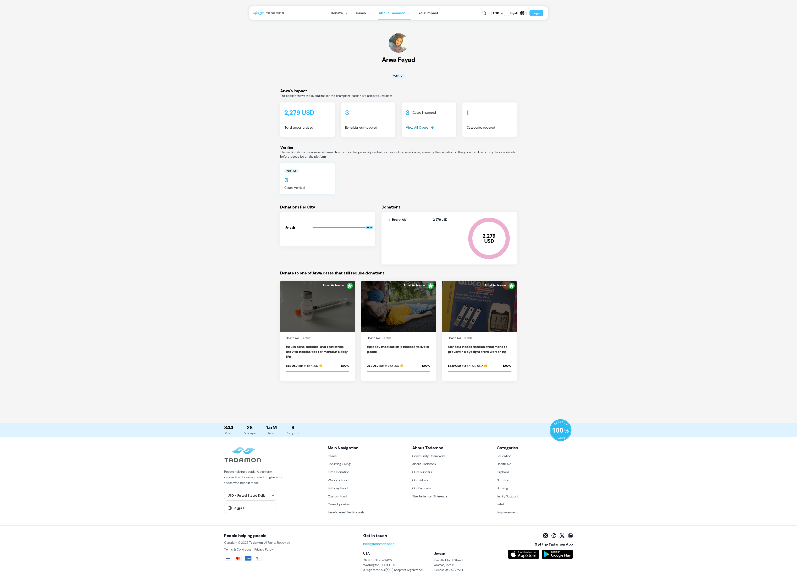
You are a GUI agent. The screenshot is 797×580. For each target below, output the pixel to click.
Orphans (503, 472)
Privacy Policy (263, 549)
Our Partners (421, 488)
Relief (500, 504)
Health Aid (504, 464)
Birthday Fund (338, 488)
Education (504, 456)
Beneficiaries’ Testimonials (346, 512)
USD (496, 13)
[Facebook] (553, 535)
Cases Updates (339, 504)
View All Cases (417, 127)
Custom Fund (337, 496)
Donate (337, 13)
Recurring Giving (339, 464)
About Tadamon (392, 13)
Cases (361, 13)
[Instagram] (545, 535)
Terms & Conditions (237, 549)
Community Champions (429, 456)
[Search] (484, 13)
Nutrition (503, 480)
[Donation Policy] (560, 430)
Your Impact (428, 13)
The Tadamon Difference (429, 496)
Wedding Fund (338, 480)
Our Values (420, 480)
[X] (562, 535)
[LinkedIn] (570, 535)
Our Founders (422, 472)
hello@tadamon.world (378, 544)
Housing (502, 488)
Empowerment (507, 512)
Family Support (507, 496)
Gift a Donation (339, 472)
